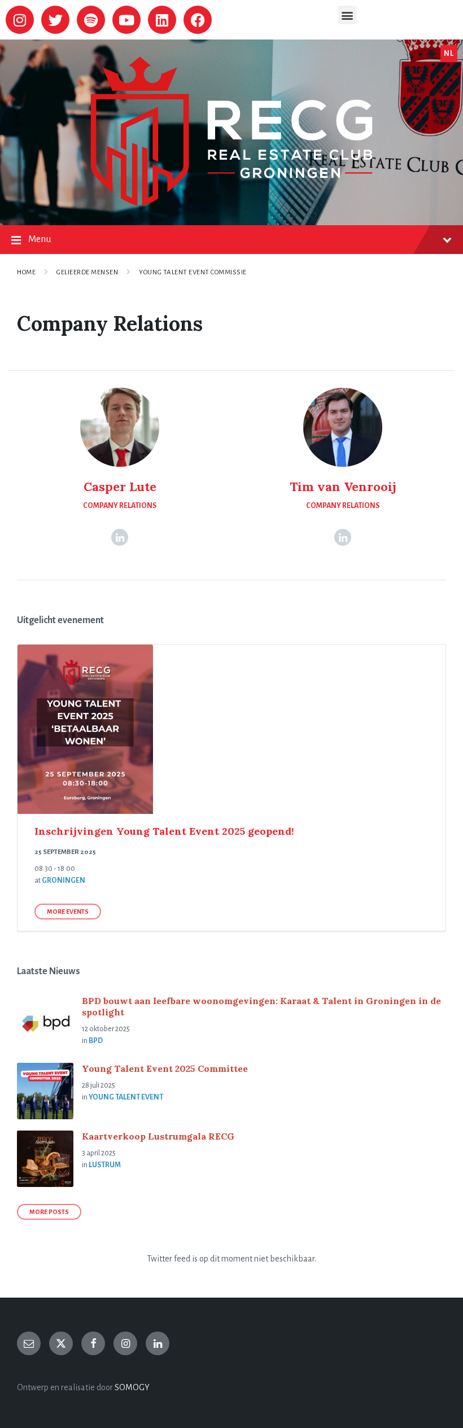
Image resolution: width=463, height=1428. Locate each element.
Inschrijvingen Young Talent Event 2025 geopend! (164, 831)
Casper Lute (120, 486)
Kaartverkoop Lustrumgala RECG (158, 1136)
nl (448, 54)
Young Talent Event (126, 1097)
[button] (347, 15)
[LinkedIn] (119, 537)
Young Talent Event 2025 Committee (165, 1068)
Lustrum (105, 1165)
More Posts (49, 1211)
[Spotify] (91, 20)
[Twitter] (55, 20)
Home (26, 272)
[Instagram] (20, 20)
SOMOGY (132, 1387)
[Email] (29, 1343)
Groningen (63, 880)
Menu (39, 239)
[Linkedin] (162, 20)
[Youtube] (126, 20)
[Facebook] (198, 20)
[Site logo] (231, 203)
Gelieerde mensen (87, 272)
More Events (68, 911)
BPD (96, 1041)
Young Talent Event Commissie (193, 272)
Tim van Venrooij (343, 486)
